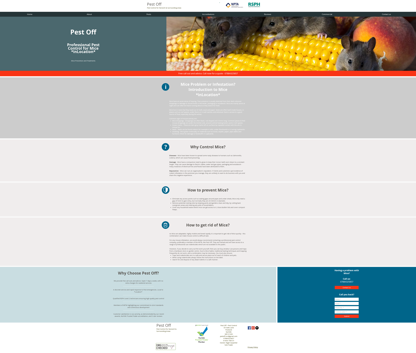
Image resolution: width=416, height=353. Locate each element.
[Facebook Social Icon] (249, 328)
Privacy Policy (253, 347)
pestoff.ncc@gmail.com (228, 336)
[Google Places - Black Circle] (257, 328)
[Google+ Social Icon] (253, 328)
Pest (160, 325)
